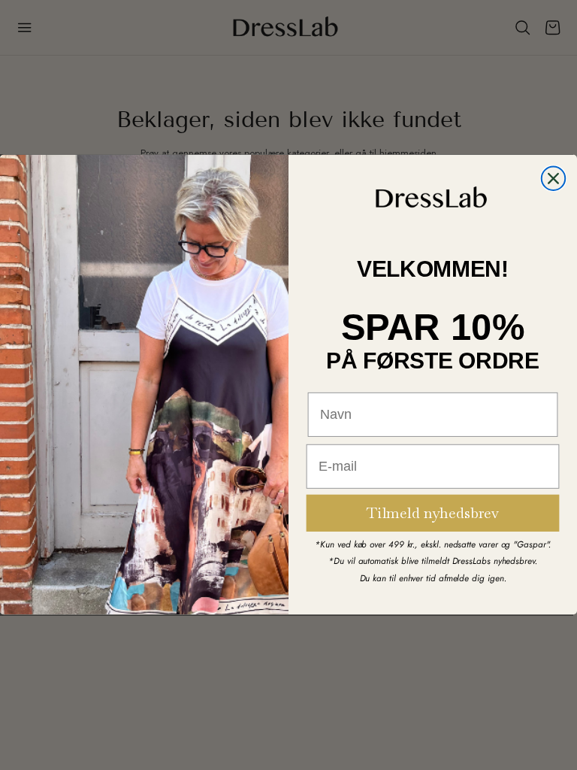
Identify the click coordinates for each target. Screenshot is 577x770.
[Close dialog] (554, 179)
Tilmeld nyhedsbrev (433, 513)
